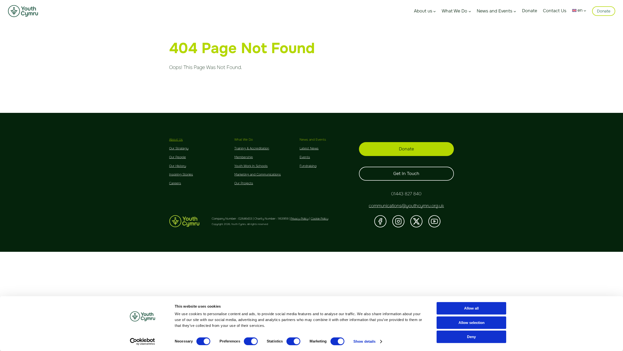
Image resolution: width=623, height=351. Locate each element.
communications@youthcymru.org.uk (406, 205)
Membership (243, 157)
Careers (175, 183)
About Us (176, 139)
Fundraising (308, 166)
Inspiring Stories (181, 174)
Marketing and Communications (257, 174)
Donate (603, 11)
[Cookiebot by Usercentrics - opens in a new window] (142, 341)
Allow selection (471, 323)
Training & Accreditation (251, 148)
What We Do (454, 11)
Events (305, 157)
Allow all (471, 308)
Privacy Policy (299, 219)
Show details (364, 341)
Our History (177, 166)
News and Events (494, 11)
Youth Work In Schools (251, 166)
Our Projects (243, 183)
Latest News (309, 148)
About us (423, 11)
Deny (471, 337)
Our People (177, 157)
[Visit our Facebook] (380, 221)
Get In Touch (406, 173)
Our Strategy (179, 148)
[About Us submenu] (434, 11)
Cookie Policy (319, 219)
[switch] (251, 341)
